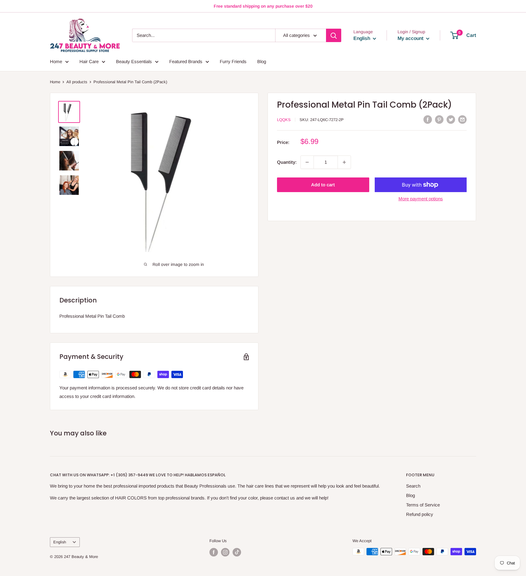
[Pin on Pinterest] (439, 119)
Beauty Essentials (134, 61)
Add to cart (323, 184)
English (59, 542)
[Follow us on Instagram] (225, 552)
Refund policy (419, 514)
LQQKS (284, 119)
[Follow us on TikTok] (237, 552)
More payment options (420, 198)
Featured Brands (185, 61)
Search (413, 485)
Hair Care (89, 61)
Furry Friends (233, 61)
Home (56, 61)
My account (411, 38)
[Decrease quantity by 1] (307, 162)
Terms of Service (423, 504)
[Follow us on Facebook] (213, 552)
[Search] (333, 35)
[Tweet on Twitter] (451, 119)
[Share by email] (462, 119)
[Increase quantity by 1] (344, 162)
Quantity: (287, 162)
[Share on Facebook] (427, 119)
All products (76, 82)
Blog (261, 61)
